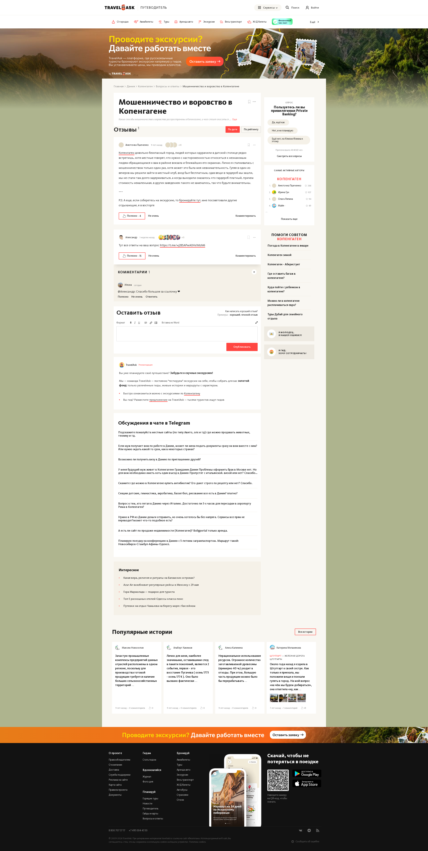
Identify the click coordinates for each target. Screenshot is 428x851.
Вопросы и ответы (153, 818)
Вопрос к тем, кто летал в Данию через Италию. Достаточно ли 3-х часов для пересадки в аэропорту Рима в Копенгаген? (184, 505)
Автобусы (182, 789)
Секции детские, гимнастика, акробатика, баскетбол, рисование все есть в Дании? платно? (178, 493)
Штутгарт (275, 656)
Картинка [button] (155, 322)
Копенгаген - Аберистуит (284, 264)
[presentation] (187, 333)
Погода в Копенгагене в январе (288, 245)
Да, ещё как (278, 122)
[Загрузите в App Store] (306, 783)
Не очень (153, 215)
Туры (179, 764)
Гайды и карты (150, 813)
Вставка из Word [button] (170, 322)
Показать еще (289, 218)
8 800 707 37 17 (117, 830)
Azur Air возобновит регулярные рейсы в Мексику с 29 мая (161, 584)
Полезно (134, 215)
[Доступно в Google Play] (306, 773)
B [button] (131, 322)
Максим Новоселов (133, 647)
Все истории (305, 631)
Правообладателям (119, 759)
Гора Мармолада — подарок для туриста (149, 591)
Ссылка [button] (150, 322)
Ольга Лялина (285, 199)
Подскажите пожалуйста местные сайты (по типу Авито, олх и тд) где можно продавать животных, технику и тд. (184, 434)
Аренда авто (183, 769)
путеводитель (153, 8)
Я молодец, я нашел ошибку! (290, 333)
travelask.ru (167, 838)
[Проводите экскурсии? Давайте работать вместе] (214, 735)
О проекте (115, 753)
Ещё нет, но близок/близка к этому (287, 140)
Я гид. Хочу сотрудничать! (292, 352)
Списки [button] (145, 322)
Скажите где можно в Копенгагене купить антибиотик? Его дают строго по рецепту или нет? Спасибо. (185, 483)
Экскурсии (182, 774)
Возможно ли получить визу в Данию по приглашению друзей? (159, 459)
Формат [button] (120, 322)
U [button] (139, 322)
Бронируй (183, 753)
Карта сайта (115, 784)
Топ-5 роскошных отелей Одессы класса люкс (153, 598)
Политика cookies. (197, 842)
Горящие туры (150, 798)
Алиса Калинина (234, 647)
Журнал (147, 776)
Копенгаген (126, 153)
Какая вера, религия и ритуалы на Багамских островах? (159, 577)
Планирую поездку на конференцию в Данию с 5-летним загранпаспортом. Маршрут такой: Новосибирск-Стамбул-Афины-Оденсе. (178, 542)
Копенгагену (192, 393)
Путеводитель (150, 808)
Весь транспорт (185, 779)
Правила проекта (118, 789)
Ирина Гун (283, 192)
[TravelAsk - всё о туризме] (119, 7)
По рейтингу (251, 129)
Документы (115, 794)
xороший (235, 314)
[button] (256, 322)
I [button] (134, 322)
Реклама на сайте (118, 779)
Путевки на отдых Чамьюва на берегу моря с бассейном (159, 605)
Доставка (114, 769)
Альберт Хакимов (182, 647)
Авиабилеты (183, 759)
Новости (147, 803)
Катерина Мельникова (289, 647)
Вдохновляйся (152, 770)
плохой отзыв (249, 314)
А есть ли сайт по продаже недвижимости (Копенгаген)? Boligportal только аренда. (173, 530)
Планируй (149, 791)
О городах (123, 22)
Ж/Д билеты (183, 784)
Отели (180, 799)
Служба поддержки (119, 774)
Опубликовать (242, 346)
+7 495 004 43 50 (138, 830)
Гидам (147, 753)
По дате (232, 129)
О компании (115, 764)
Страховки (182, 794)
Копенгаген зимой (279, 255)
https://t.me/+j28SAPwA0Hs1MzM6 (182, 245)
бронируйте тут (189, 200)
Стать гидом (149, 759)
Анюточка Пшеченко (137, 145)
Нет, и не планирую (282, 130)
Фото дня (148, 781)
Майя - (281, 205)
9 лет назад (156, 145)
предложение (158, 399)
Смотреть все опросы (289, 156)
